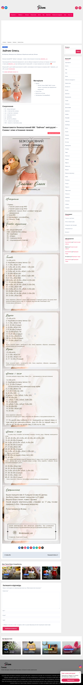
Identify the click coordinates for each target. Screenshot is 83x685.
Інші (65, 14)
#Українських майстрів (27, 54)
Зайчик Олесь (10, 50)
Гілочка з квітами (69, 218)
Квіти (39, 14)
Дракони (67, 111)
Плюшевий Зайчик (52, 555)
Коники (67, 138)
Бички (66, 90)
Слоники (67, 200)
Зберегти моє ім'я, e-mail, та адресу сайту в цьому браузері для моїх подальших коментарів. (27, 624)
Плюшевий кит (69, 228)
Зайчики (5, 47)
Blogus (61, 683)
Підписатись (70, 680)
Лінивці (67, 149)
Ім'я (4, 610)
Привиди (67, 197)
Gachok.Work (68, 242)
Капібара (67, 124)
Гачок (3, 668)
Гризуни (67, 104)
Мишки (67, 169)
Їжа (43, 14)
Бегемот (67, 232)
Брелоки (48, 14)
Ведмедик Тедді (76, 256)
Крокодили (68, 145)
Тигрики (67, 207)
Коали (66, 131)
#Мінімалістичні (12, 54)
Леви (66, 152)
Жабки (67, 114)
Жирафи (67, 117)
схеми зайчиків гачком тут (11, 72)
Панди (67, 183)
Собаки (67, 204)
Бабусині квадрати (57, 14)
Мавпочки (67, 166)
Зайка (45, 577)
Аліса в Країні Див (70, 221)
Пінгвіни (67, 180)
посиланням (11, 69)
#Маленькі (19, 54)
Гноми (66, 100)
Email (4, 615)
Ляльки (27, 14)
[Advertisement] (42, 31)
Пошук (67, 47)
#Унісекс (36, 54)
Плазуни (67, 194)
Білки (66, 76)
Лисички (67, 156)
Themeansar (70, 683)
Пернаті (67, 187)
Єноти (66, 66)
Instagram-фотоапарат (71, 225)
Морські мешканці (69, 173)
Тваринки (13, 14)
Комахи (67, 135)
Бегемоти (67, 86)
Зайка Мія (8, 555)
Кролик (6, 577)
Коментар (5, 591)
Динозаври (68, 107)
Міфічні (20, 14)
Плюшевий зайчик (29, 577)
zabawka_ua (44, 59)
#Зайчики (6, 54)
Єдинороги (68, 62)
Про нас (70, 14)
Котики (67, 142)
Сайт (4, 620)
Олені (66, 176)
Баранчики (68, 83)
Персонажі (33, 14)
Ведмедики (68, 97)
